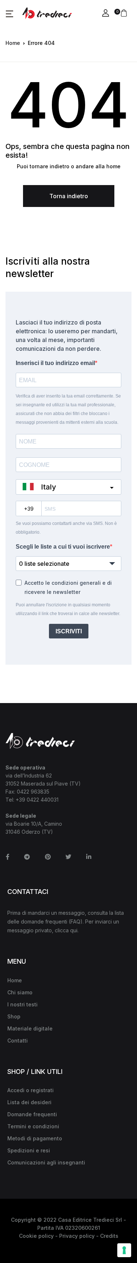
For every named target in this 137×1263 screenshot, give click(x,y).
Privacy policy (77, 1236)
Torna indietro (68, 196)
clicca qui (66, 930)
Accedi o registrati (30, 1090)
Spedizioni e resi (28, 1150)
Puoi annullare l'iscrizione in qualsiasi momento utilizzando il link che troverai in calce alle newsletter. (68, 609)
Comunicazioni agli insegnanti (46, 1162)
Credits (109, 1236)
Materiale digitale (30, 1028)
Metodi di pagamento (34, 1138)
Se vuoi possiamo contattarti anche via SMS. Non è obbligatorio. (66, 528)
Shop (13, 1016)
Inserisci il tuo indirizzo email (55, 363)
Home (12, 43)
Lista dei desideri (29, 1102)
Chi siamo (20, 992)
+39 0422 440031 (37, 799)
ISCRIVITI (69, 631)
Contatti (17, 1040)
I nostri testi (22, 1004)
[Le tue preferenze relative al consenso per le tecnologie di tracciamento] (124, 1250)
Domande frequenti (32, 1114)
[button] (9, 13)
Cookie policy (36, 1236)
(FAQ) (76, 921)
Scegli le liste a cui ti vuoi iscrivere (63, 547)
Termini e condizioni (33, 1126)
